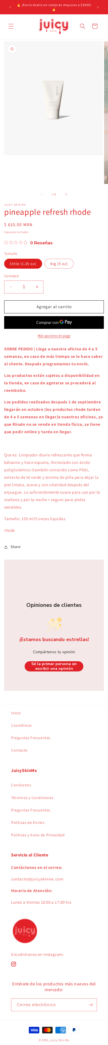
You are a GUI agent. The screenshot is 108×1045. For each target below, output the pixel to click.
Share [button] (16, 546)
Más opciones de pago (54, 336)
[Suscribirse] (90, 1004)
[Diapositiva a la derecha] (66, 194)
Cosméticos (21, 725)
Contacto (19, 750)
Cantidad (11, 276)
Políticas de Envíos (27, 822)
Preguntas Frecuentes (30, 737)
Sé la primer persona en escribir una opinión (54, 666)
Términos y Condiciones (32, 797)
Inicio (16, 712)
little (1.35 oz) (23, 263)
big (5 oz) (59, 263)
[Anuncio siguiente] (98, 7)
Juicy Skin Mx (59, 1040)
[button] (11, 26)
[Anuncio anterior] (10, 7)
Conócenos (21, 784)
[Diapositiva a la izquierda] (42, 194)
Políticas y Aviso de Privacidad (38, 834)
